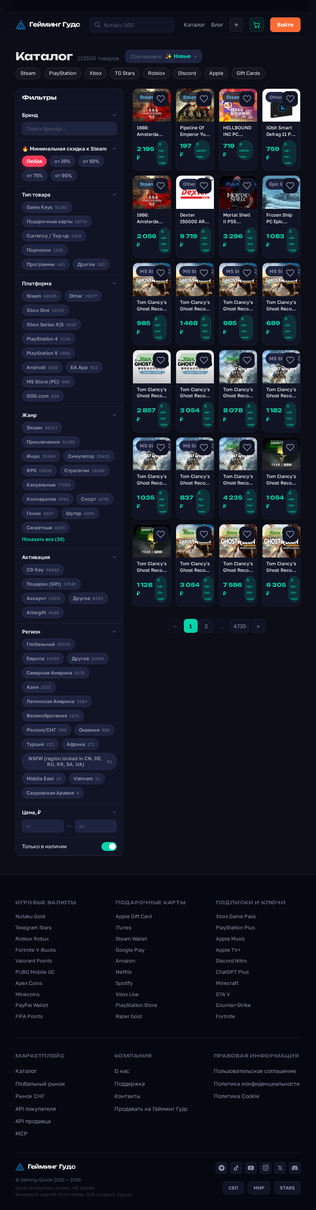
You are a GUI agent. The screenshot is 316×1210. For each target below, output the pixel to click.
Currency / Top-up (54, 236)
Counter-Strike (233, 1005)
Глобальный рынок (40, 1083)
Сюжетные (46, 527)
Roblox (156, 73)
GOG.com (43, 396)
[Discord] (295, 1168)
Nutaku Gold (30, 916)
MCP (21, 1133)
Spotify (124, 983)
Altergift (43, 612)
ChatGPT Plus (232, 972)
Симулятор (89, 456)
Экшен (42, 427)
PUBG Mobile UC (35, 972)
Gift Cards (248, 73)
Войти (285, 24)
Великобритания (53, 716)
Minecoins (27, 994)
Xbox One (45, 310)
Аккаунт (44, 598)
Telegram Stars (33, 927)
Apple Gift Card (134, 916)
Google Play (130, 950)
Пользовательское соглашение (255, 1071)
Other (83, 296)
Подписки (45, 250)
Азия (39, 687)
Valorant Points (33, 960)
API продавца (33, 1121)
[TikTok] (236, 1168)
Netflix (124, 972)
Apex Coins (28, 983)
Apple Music (230, 938)
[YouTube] (251, 1168)
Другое (91, 264)
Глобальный (49, 644)
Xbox (95, 73)
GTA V (223, 994)
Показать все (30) (43, 539)
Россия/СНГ (47, 730)
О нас (121, 1071)
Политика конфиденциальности (257, 1083)
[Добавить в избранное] (160, 99)
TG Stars (125, 73)
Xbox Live (127, 994)
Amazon (125, 960)
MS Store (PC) (48, 382)
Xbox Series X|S (51, 324)
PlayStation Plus (235, 927)
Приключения (51, 442)
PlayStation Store (136, 1005)
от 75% (35, 175)
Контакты (127, 1096)
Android (42, 367)
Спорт (95, 499)
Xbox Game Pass (236, 916)
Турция (40, 744)
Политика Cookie (236, 1096)
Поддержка (129, 1083)
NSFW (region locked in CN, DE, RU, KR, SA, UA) (70, 761)
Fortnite (225, 1016)
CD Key (43, 570)
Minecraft (227, 983)
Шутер (80, 513)
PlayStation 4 (49, 339)
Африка (80, 744)
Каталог (194, 24)
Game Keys (47, 207)
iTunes (123, 927)
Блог (217, 24)
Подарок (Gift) (51, 584)
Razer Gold (129, 1016)
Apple (216, 73)
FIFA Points (29, 1016)
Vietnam (87, 778)
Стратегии (84, 470)
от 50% (91, 161)
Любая (34, 161)
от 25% (62, 161)
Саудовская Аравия (53, 793)
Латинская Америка (57, 701)
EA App (84, 367)
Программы (46, 264)
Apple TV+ (228, 950)
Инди (41, 456)
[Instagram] (265, 1168)
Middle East (44, 778)
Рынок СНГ (30, 1096)
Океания (94, 730)
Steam (28, 73)
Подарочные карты (57, 221)
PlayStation (62, 73)
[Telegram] (221, 1168)
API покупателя (35, 1108)
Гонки (40, 513)
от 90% (63, 175)
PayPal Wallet (31, 1005)
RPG (39, 470)
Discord (187, 73)
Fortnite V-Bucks (35, 950)
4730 (240, 626)
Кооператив (48, 499)
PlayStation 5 (48, 353)
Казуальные (49, 485)
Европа (43, 658)
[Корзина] (256, 24)
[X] (280, 1168)
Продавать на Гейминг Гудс (151, 1108)
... (221, 626)
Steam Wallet (131, 938)
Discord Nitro (231, 960)
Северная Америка (56, 673)
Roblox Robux (32, 938)
